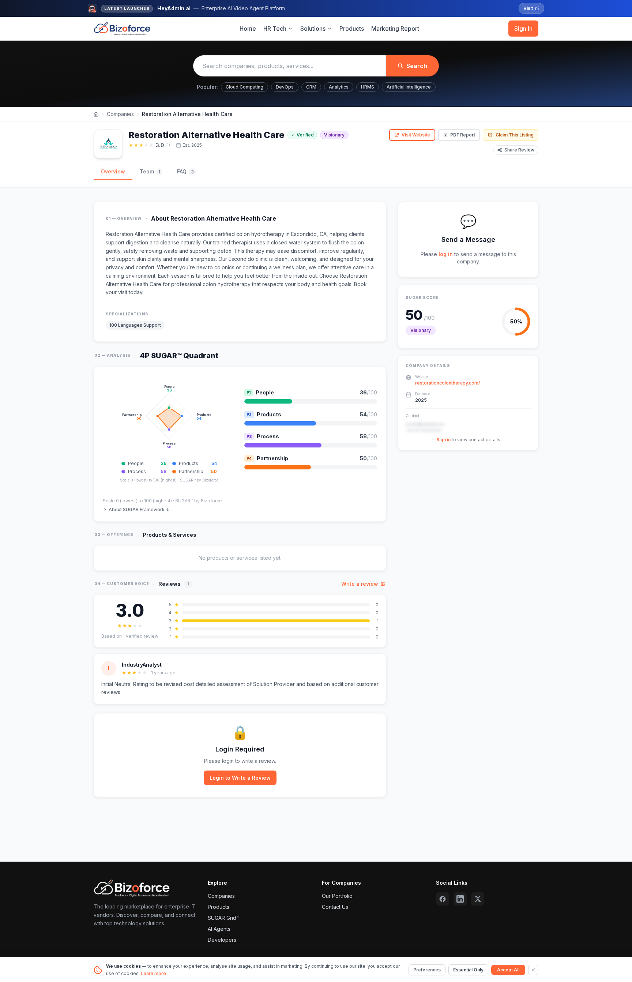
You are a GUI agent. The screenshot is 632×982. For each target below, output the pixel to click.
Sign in (443, 439)
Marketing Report (395, 28)
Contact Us (335, 907)
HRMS (367, 87)
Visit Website (416, 135)
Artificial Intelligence (409, 87)
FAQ (185, 171)
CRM (311, 87)
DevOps (285, 87)
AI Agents (219, 929)
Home (248, 28)
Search (416, 66)
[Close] (533, 970)
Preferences (427, 969)
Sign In (523, 28)
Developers (222, 940)
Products (351, 28)
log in (446, 254)
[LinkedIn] (460, 899)
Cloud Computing (244, 87)
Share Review (519, 150)
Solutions (313, 28)
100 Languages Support (135, 325)
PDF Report (462, 135)
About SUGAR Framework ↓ (139, 509)
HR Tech (274, 28)
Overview (113, 171)
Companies (120, 114)
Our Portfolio (337, 896)
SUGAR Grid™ (224, 918)
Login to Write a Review (240, 778)
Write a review (359, 584)
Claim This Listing (515, 135)
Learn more (153, 973)
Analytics (339, 87)
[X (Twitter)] (477, 899)
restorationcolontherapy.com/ (447, 383)
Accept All (508, 969)
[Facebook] (442, 899)
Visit (528, 8)
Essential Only (468, 969)
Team (150, 171)
